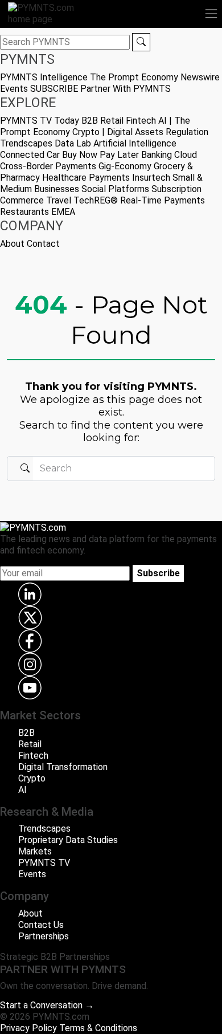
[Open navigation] (211, 14)
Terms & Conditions (98, 1028)
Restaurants (24, 211)
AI (22, 789)
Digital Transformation (63, 767)
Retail (112, 120)
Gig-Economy (124, 166)
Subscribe (158, 573)
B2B (89, 120)
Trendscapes (26, 143)
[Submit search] (141, 42)
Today (66, 120)
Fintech (141, 120)
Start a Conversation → (47, 1005)
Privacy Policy (28, 1028)
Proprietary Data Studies (68, 839)
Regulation (187, 132)
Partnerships (43, 936)
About (12, 243)
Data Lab (73, 143)
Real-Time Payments (162, 200)
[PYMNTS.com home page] (48, 12)
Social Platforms (115, 189)
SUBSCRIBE (54, 88)
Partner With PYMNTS (125, 88)
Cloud (185, 154)
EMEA (63, 211)
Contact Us (41, 924)
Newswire (200, 77)
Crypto (32, 778)
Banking (156, 154)
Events (14, 88)
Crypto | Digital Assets (117, 132)
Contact (43, 243)
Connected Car (30, 154)
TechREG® (95, 200)
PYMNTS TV (26, 120)
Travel (58, 200)
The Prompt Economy (134, 77)
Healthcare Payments (86, 177)
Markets (35, 851)
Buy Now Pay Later (100, 154)
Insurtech (151, 177)
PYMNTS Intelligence (44, 77)
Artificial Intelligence (134, 143)
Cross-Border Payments (48, 166)
